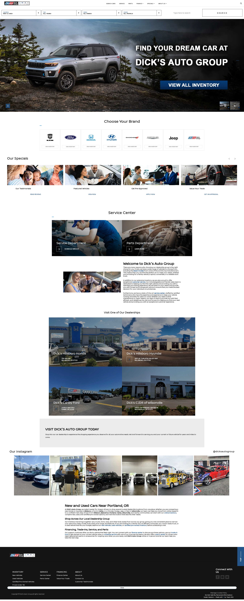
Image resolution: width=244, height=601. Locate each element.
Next (235, 106)
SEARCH (222, 13)
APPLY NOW (34, 194)
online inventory (170, 513)
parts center (160, 534)
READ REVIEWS (151, 194)
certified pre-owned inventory (135, 525)
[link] (87, 238)
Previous (225, 106)
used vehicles (117, 525)
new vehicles (106, 525)
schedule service (110, 534)
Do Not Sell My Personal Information (218, 595)
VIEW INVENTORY (49, 146)
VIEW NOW (208, 194)
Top (241, 559)
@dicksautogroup (223, 451)
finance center (137, 532)
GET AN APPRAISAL (95, 194)
